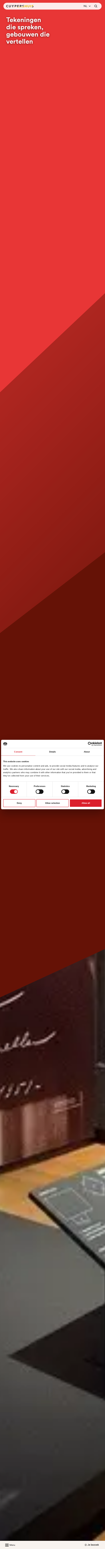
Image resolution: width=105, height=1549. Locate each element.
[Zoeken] (96, 6)
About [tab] (87, 752)
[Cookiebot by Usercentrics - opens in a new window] (90, 744)
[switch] (39, 791)
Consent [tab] (18, 752)
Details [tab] (52, 752)
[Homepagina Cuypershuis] (19, 6)
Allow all (86, 803)
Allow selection (52, 803)
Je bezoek (93, 1545)
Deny (19, 803)
